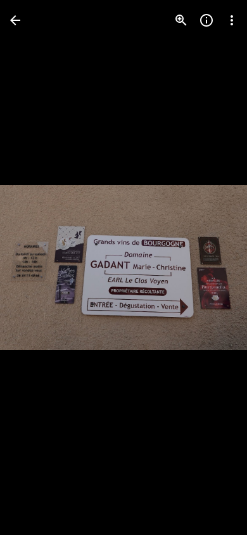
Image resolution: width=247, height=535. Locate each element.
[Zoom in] (181, 20)
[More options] (231, 20)
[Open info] (206, 20)
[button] (35, 267)
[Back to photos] (15, 20)
